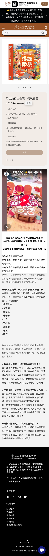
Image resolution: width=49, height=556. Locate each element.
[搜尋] (43, 32)
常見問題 (10, 521)
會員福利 (10, 518)
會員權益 (10, 515)
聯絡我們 (10, 512)
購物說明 (23, 551)
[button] (3, 27)
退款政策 (15, 551)
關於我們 (10, 509)
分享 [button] (11, 160)
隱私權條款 (33, 551)
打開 (44, 4)
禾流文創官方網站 (14, 525)
